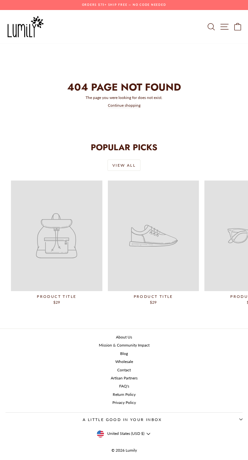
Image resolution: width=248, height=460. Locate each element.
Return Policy (124, 394)
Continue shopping (124, 105)
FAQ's (124, 386)
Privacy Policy (124, 402)
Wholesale (124, 361)
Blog (124, 353)
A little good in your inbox (122, 419)
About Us (124, 337)
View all (124, 165)
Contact (124, 369)
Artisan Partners (124, 378)
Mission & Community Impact (124, 345)
